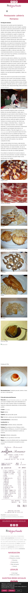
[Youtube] (16, 2)
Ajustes (18, 590)
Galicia (15, 514)
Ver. (8, 422)
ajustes (12, 587)
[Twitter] (14, 2)
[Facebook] (12, 2)
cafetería (12, 514)
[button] (7, 11)
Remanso (6, 516)
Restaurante (11, 516)
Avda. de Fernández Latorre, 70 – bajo (15, 399)
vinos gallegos (5, 87)
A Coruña (7, 409)
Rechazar (12, 590)
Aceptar (4, 590)
